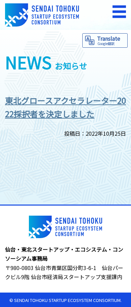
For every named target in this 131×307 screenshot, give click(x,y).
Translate (108, 40)
